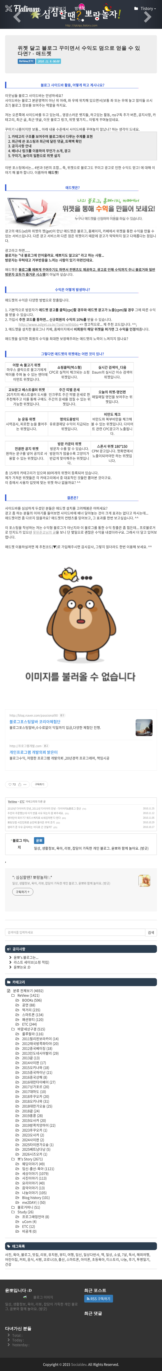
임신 (79, 1254)
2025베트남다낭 (35, 1149)
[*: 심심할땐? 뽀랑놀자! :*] (23, 8)
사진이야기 (34, 1178)
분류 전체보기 (27, 990)
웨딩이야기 (33, 1163)
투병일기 (143, 1259)
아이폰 (85, 1259)
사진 (8, 1254)
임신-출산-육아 (37, 1168)
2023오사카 (32, 1134)
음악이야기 (33, 1187)
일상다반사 (91, 1254)
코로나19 (50, 1259)
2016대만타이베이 (38, 1081)
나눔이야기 (34, 1192)
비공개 (28, 1231)
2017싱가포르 (35, 1086)
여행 (71, 1254)
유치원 (53, 1254)
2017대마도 (33, 1091)
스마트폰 (32, 1014)
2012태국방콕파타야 (40, 1043)
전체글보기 (57, 8)
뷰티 (62, 1254)
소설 (117, 1254)
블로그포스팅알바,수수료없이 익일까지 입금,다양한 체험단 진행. (55, 727)
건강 (8, 1264)
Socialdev (78, 1364)
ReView (12, 801)
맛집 (35, 1254)
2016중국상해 (34, 1077)
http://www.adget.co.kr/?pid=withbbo (49, 324)
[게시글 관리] (25, 784)
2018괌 (30, 1110)
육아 (16, 1254)
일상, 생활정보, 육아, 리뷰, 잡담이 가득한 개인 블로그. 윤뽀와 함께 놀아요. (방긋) (61, 883)
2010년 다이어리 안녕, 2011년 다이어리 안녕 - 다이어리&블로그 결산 (44, 808)
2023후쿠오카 (34, 1130)
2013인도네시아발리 (40, 1053)
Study (25, 1211)
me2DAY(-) (33, 1202)
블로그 (26, 1254)
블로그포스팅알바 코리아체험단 (35, 721)
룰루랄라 (32, 1033)
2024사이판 (32, 1139)
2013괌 (30, 1057)
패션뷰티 (32, 1019)
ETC (22, 801)
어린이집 (11, 1259)
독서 (132, 1254)
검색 (151, 932)
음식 (30, 1259)
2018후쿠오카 (35, 1096)
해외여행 (143, 1254)
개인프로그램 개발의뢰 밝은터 (33, 752)
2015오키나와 (35, 1067)
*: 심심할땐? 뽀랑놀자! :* (32, 877)
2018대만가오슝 (36, 1106)
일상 (109, 1254)
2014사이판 (33, 1062)
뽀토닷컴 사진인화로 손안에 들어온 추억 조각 (31, 822)
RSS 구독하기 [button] (100, 1298)
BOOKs (31, 1000)
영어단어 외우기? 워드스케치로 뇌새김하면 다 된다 (34, 818)
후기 (132, 1259)
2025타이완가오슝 (37, 1144)
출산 (61, 1259)
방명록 (80, 8)
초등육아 (98, 1259)
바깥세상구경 (31, 1028)
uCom (28, 1221)
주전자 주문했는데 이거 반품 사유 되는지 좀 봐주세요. (36, 813)
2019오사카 (33, 1120)
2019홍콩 (32, 1115)
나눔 (124, 1259)
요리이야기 (33, 1182)
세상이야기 (35, 1173)
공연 (28, 1004)
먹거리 (30, 1009)
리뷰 (43, 1254)
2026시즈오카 (34, 1154)
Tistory (147, 8)
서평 (38, 1259)
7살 (124, 1254)
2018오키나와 (35, 1101)
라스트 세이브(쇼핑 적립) (31, 962)
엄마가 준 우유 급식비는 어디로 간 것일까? (30, 827)
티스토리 (112, 1259)
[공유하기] (19, 784)
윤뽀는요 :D (22, 966)
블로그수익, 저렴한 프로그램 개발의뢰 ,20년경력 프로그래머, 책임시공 (59, 757)
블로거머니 (28, 1207)
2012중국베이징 (36, 1048)
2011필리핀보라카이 (40, 1038)
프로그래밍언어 (35, 1216)
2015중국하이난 (36, 1072)
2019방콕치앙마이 (38, 1125)
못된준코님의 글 (44, 532)
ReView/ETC (26, 61)
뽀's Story (30, 1158)
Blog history (35, 1197)
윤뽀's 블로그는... (26, 957)
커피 (22, 1259)
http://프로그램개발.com (25, 746)
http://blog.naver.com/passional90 (33, 715)
